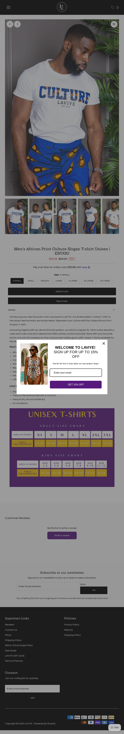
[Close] (103, 343)
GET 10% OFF (76, 384)
